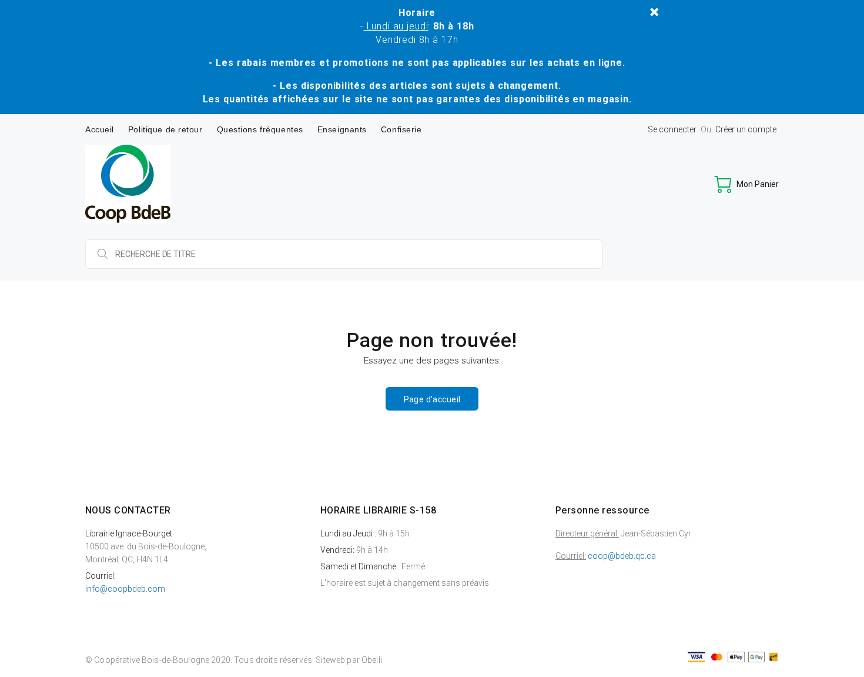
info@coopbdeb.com (125, 588)
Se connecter (672, 129)
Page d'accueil (432, 399)
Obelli (371, 660)
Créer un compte (745, 129)
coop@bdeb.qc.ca (622, 556)
